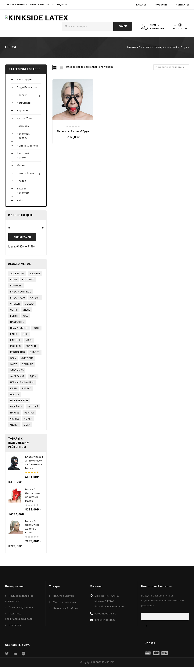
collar (29, 303)
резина (29, 412)
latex (14, 334)
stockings (16, 370)
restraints (17, 352)
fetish (14, 316)
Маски (21, 165)
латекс (26, 388)
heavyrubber (19, 328)
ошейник (16, 406)
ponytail (31, 346)
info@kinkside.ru (105, 619)
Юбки (20, 200)
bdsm (13, 279)
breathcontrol (20, 291)
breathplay (17, 297)
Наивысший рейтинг (66, 608)
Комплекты (24, 102)
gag (25, 316)
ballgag (35, 273)
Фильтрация (22, 236)
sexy (13, 358)
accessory (17, 273)
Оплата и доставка (21, 607)
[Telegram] (24, 654)
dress (26, 310)
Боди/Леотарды (27, 87)
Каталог (141, 5)
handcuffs (17, 322)
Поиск (122, 26)
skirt (13, 364)
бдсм (33, 376)
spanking (28, 364)
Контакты (182, 5)
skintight (27, 358)
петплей (32, 406)
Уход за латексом (23, 190)
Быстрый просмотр (58, 92)
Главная (132, 47)
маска (14, 394)
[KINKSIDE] (36, 17)
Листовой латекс (23, 155)
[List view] (61, 67)
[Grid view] (54, 67)
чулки (14, 424)
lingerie (15, 340)
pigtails (15, 346)
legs (25, 334)
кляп (13, 388)
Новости (161, 5)
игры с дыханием (22, 382)
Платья (21, 180)
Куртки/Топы (25, 118)
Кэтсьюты (23, 126)
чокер (28, 418)
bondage (16, 285)
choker (15, 303)
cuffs (14, 310)
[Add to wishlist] (58, 85)
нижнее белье (19, 400)
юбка (26, 424)
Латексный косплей (24, 135)
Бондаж (22, 95)
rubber (35, 352)
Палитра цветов (63, 595)
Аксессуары (24, 79)
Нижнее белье (25, 173)
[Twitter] (8, 654)
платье (14, 412)
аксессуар (17, 376)
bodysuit (28, 279)
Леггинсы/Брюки (27, 145)
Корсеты (22, 110)
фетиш (14, 418)
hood (36, 328)
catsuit (35, 297)
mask (29, 340)
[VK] (16, 654)
